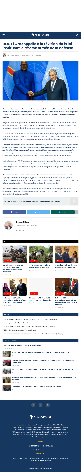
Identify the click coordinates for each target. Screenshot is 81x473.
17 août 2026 (59, 307)
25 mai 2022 (16, 355)
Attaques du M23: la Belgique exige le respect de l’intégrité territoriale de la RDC (43, 369)
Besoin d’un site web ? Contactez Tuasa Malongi (22, 345)
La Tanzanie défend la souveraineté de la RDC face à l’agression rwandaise (14, 300)
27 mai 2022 (16, 372)
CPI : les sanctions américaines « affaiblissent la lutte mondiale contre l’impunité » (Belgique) (33, 334)
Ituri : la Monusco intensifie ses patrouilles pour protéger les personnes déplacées (30, 326)
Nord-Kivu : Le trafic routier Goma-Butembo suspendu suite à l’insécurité (40, 352)
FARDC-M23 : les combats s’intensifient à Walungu (19, 330)
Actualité (37, 55)
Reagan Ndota (14, 55)
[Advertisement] (40, 16)
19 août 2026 (59, 270)
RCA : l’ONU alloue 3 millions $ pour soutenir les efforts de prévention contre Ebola (30, 319)
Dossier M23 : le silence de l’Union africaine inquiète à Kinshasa (36, 386)
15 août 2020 (8, 348)
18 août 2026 (7, 305)
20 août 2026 (7, 274)
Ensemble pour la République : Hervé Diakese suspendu (21, 323)
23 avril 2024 (26, 55)
